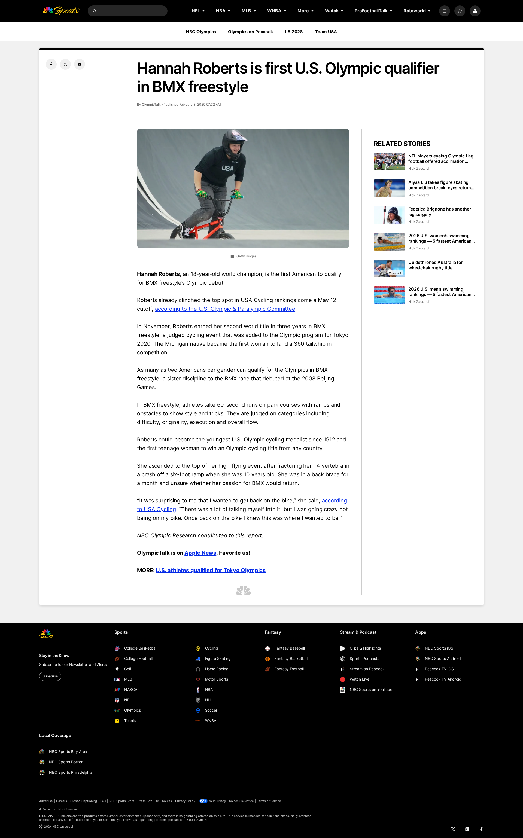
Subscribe (50, 676)
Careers (61, 801)
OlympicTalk (151, 104)
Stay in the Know (54, 655)
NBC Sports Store (122, 801)
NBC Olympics (201, 31)
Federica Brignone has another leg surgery (439, 211)
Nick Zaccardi (419, 168)
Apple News (200, 553)
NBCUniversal (68, 809)
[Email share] (79, 64)
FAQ (103, 801)
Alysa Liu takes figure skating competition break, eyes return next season (439, 184)
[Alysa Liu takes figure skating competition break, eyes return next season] (389, 188)
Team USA (326, 31)
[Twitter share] (65, 64)
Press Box (145, 801)
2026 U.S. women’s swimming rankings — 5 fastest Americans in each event (441, 238)
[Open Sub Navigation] (203, 10)
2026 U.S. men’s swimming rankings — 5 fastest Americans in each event (441, 291)
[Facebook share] (51, 64)
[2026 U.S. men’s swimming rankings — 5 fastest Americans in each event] (389, 295)
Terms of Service (269, 801)
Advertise (46, 801)
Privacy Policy (185, 801)
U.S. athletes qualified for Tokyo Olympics (211, 570)
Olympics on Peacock (250, 31)
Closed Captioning (83, 801)
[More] (444, 10)
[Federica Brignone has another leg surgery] (389, 215)
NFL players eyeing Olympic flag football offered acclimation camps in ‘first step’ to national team (440, 158)
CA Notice (246, 801)
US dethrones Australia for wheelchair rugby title (435, 265)
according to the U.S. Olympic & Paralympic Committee (225, 309)
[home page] (61, 11)
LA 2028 (294, 31)
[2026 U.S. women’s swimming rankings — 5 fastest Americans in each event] (389, 242)
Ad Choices (163, 801)
